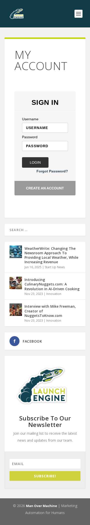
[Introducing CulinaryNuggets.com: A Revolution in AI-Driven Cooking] (16, 283)
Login (35, 162)
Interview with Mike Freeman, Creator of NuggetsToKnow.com (50, 311)
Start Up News (55, 267)
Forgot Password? (52, 171)
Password (30, 137)
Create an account (45, 188)
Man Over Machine (41, 506)
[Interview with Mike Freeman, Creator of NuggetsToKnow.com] (16, 309)
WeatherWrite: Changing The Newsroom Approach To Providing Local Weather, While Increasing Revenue (51, 255)
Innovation (53, 294)
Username (30, 119)
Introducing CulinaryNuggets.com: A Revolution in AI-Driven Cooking (52, 284)
